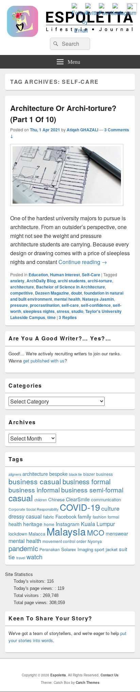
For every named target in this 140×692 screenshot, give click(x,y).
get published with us (44, 360)
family (84, 516)
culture (110, 508)
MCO (95, 532)
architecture (22, 287)
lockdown (17, 533)
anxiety (17, 281)
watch (34, 556)
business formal (87, 481)
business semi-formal (92, 489)
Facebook (65, 516)
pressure (19, 305)
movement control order (64, 541)
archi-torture (100, 281)
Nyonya (95, 541)
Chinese (56, 499)
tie (11, 557)
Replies (68, 317)
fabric (48, 516)
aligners (14, 474)
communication (106, 499)
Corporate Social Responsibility (33, 509)
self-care (70, 305)
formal (113, 517)
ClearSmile (78, 499)
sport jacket (106, 549)
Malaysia (66, 531)
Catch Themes (88, 682)
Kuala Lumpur (98, 524)
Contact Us (110, 675)
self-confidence (96, 305)
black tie (75, 474)
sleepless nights (39, 311)
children (40, 499)
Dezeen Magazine (52, 293)
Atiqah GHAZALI (82, 130)
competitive (21, 293)
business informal (34, 489)
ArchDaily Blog (41, 281)
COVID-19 (80, 507)
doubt (76, 293)
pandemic (23, 548)
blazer (89, 474)
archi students (72, 281)
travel (20, 557)
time (51, 317)
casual (20, 497)
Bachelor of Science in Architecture (70, 287)
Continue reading (82, 262)
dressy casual (25, 516)
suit (123, 549)
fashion (99, 517)
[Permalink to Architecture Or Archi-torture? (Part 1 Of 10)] (66, 209)
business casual (34, 481)
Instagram (68, 523)
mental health (67, 299)
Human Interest (65, 275)
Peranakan (49, 549)
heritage (32, 523)
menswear (117, 533)
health (15, 524)
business (104, 474)
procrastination (44, 305)
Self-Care (91, 275)
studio (77, 311)
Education (38, 275)
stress (63, 311)
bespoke (58, 473)
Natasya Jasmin (98, 299)
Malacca (37, 533)
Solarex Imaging (77, 549)
